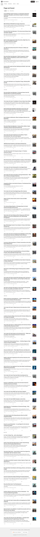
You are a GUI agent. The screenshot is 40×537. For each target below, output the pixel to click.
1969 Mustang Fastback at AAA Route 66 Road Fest (15, 143)
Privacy (19, 529)
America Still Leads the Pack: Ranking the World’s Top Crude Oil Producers (17, 67)
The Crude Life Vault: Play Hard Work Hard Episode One (16, 375)
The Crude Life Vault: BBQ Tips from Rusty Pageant (15, 391)
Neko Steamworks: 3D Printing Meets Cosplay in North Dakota (17, 159)
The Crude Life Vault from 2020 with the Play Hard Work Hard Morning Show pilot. (16, 486)
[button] (2, 4)
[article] (20, 17)
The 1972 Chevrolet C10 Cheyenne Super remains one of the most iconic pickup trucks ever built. (17, 154)
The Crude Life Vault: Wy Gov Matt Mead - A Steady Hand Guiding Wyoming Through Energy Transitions (16, 518)
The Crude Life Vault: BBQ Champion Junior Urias (14, 398)
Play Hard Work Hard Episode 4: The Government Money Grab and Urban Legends (17, 32)
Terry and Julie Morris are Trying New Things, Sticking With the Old (17, 82)
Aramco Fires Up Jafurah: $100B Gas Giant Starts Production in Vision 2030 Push (17, 260)
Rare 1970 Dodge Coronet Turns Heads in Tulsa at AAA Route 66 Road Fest (17, 226)
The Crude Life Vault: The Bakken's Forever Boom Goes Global (17, 101)
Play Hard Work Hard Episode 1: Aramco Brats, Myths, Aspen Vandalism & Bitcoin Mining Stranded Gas (17, 127)
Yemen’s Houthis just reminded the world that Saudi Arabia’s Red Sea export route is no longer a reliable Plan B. (17, 120)
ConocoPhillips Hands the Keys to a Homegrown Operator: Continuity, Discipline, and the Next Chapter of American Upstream (16, 15)
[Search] (35, 11)
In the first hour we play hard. (9, 336)
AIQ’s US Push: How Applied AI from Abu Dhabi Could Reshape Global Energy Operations (17, 367)
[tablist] (9, 11)
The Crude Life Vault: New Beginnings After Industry (15, 191)
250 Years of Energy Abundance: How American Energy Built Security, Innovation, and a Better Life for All (17, 288)
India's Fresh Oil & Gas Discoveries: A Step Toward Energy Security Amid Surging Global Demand (16, 443)
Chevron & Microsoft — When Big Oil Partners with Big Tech (17, 349)
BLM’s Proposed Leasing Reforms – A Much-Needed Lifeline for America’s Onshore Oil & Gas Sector (17, 299)
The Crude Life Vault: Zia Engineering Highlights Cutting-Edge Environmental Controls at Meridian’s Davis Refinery (17, 234)
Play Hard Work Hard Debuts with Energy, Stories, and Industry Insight (17, 468)
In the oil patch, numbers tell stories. (10, 68)
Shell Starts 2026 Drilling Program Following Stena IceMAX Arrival (17, 269)
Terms (22, 529)
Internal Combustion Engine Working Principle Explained (16, 476)
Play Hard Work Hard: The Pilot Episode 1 (12, 484)
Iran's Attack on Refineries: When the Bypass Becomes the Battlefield (16, 118)
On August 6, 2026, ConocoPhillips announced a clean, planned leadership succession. (17, 18)
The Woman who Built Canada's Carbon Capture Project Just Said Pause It (17, 461)
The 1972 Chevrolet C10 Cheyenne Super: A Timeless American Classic (15, 152)
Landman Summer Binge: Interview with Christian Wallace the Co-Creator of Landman (17, 317)
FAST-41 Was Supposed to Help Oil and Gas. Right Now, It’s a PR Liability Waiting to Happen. (17, 40)
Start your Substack (17, 532)
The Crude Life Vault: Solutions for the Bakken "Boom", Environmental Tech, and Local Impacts (15, 135)
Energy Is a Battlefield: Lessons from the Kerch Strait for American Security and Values (16, 383)
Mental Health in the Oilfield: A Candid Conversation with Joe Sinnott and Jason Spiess (17, 509)
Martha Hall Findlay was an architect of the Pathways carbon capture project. (17, 462)
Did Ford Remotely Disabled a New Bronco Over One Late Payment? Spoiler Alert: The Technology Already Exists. (16, 109)
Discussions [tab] (12, 10)
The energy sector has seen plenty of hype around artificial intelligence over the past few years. (17, 369)
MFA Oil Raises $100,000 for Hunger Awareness (14, 23)
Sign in (37, 1)
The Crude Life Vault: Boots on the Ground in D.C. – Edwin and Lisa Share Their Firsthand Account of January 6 (17, 334)
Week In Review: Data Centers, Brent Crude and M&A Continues (15, 199)
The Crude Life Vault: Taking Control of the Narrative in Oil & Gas (17, 308)
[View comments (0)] (13, 21)
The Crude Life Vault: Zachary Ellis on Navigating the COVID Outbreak (17, 501)
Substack (14, 534)
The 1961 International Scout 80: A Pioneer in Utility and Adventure (16, 48)
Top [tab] (8, 10)
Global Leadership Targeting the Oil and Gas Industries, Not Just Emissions (17, 358)
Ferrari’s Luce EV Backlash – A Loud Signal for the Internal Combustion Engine (16, 425)
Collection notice (27, 529)
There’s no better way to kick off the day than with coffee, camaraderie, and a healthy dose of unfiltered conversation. (17, 377)
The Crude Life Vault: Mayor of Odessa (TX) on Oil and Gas (16, 74)
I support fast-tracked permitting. (10, 42)
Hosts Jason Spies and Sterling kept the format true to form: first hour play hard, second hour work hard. (17, 96)
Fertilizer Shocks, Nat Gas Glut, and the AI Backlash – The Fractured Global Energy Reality (16, 492)
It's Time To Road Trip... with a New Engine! (13, 435)
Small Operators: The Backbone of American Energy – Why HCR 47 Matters (16, 407)
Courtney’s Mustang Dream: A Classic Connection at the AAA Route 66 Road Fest (17, 243)
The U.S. (5, 201)
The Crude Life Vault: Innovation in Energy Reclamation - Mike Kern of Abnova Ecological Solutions (17, 175)
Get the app (25, 532)
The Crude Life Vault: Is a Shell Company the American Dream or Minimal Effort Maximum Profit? (17, 325)
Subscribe (32, 1)
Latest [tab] (5, 10)
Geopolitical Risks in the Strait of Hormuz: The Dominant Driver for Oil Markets (17, 184)
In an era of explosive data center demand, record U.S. (13, 186)
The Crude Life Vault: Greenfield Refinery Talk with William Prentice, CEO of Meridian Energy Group (16, 252)
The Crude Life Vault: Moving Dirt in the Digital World (15, 167)
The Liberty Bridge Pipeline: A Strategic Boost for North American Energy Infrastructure (16, 207)
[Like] (4, 21)
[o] (34, 32)
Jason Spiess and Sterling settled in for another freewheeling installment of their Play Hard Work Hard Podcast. (17, 34)
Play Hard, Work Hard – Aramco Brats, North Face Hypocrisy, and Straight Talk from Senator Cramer (17, 452)
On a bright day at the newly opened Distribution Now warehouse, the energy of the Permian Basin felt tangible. (16, 76)
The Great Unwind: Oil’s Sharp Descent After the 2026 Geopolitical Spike (15, 416)
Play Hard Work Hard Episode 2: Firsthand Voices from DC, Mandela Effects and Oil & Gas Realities (16, 93)
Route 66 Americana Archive (11, 27)
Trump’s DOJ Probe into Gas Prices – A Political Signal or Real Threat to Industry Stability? (17, 342)
